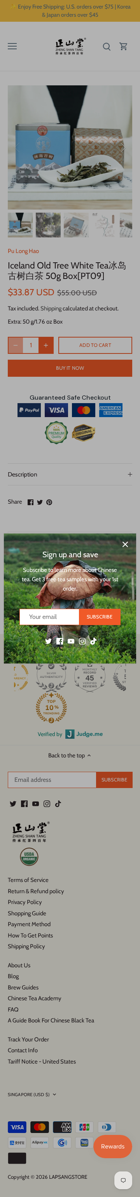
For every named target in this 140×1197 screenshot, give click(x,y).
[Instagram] (82, 641)
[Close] (125, 544)
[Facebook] (59, 641)
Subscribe (99, 617)
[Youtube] (71, 641)
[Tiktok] (93, 641)
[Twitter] (48, 641)
